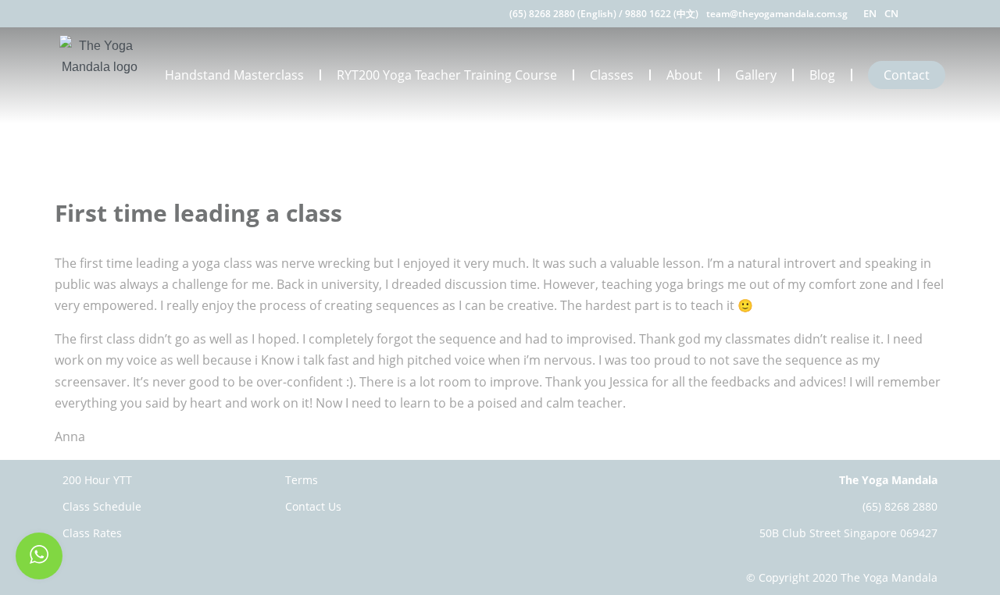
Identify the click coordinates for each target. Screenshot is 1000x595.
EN (870, 13)
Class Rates (92, 533)
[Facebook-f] (920, 14)
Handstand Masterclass (234, 75)
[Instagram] (939, 14)
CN (891, 13)
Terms (301, 479)
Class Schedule (101, 506)
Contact (907, 75)
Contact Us (313, 506)
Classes (612, 75)
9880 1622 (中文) (661, 13)
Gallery (756, 75)
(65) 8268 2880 (900, 506)
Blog (822, 75)
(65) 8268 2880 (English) (562, 13)
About (684, 75)
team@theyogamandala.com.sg (777, 13)
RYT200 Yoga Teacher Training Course (447, 75)
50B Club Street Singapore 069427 (848, 533)
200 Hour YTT (97, 479)
